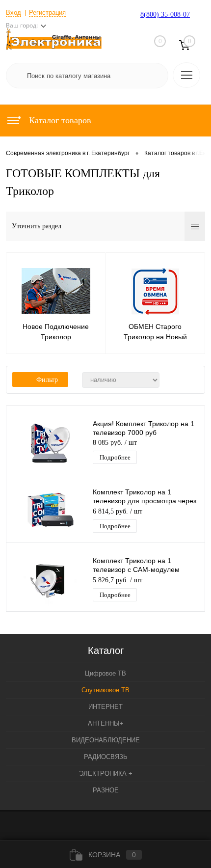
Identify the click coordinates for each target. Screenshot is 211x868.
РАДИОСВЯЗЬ (106, 756)
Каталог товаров (58, 120)
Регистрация (47, 12)
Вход (13, 12)
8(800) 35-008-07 (165, 14)
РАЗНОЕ (106, 790)
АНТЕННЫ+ (106, 723)
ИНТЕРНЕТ (105, 706)
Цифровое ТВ (105, 673)
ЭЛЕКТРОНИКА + (105, 773)
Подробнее (115, 457)
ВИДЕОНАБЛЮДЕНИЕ (106, 740)
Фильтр (47, 379)
